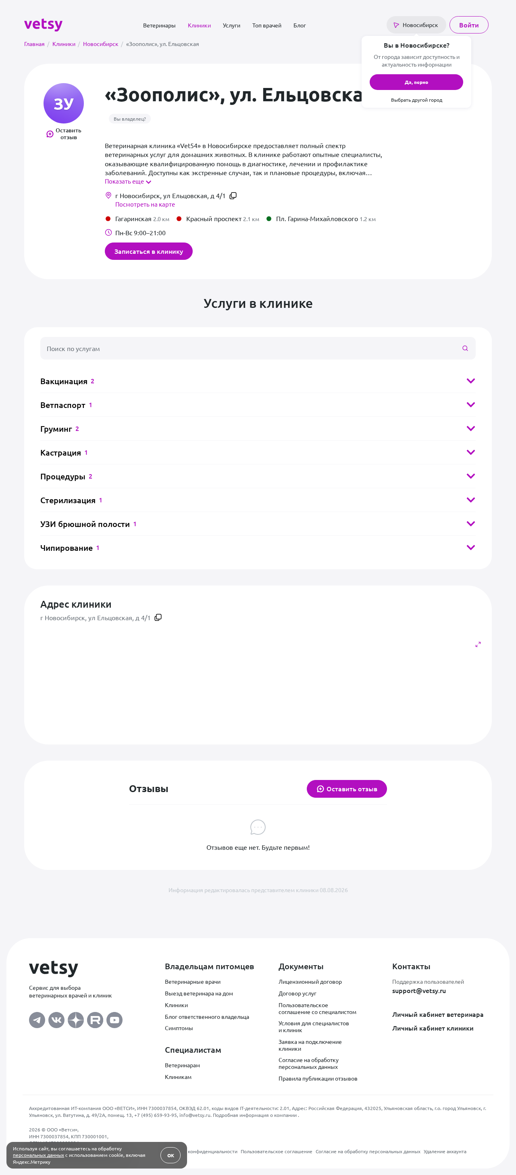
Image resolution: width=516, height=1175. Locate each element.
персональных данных (38, 1155)
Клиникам (178, 1076)
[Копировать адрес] (233, 196)
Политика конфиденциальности (201, 1151)
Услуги (231, 25)
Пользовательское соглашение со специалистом (317, 1008)
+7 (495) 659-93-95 (155, 1115)
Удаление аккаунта (445, 1151)
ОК (170, 1155)
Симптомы (179, 1027)
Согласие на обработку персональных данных (309, 1063)
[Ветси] (43, 24)
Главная (36, 43)
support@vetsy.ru (419, 990)
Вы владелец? (130, 118)
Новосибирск (103, 43)
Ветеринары (159, 25)
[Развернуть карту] (478, 644)
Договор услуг (297, 993)
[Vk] (56, 1018)
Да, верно (416, 82)
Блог (299, 25)
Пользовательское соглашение (276, 1151)
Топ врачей (266, 25)
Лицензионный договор (310, 981)
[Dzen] (76, 1018)
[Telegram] (37, 1018)
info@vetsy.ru (194, 1115)
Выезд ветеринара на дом (199, 993)
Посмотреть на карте (145, 204)
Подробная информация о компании (255, 1115)
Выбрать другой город (416, 99)
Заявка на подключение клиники (310, 1045)
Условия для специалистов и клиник (314, 1026)
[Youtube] (114, 1018)
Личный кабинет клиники (433, 1027)
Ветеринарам (182, 1064)
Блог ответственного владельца (207, 1016)
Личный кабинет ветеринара (438, 1014)
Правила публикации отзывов (318, 1078)
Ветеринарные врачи (193, 981)
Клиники (199, 25)
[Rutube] (95, 1018)
